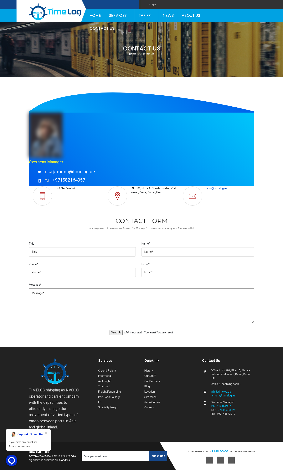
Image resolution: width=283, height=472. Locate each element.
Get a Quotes (152, 402)
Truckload (104, 386)
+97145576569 (225, 409)
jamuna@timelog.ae (74, 171)
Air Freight (104, 381)
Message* (35, 284)
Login (152, 4)
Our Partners (152, 381)
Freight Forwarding (109, 391)
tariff (145, 15)
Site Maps (150, 397)
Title (31, 243)
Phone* (33, 264)
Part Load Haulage (109, 397)
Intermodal (104, 375)
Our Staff (150, 375)
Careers (149, 407)
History (148, 370)
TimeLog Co (220, 451)
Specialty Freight (108, 407)
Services (118, 15)
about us (191, 15)
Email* (146, 264)
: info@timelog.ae (216, 188)
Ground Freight (107, 370)
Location (149, 391)
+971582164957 (68, 180)
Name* (146, 243)
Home (95, 15)
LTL (100, 402)
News (168, 15)
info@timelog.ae (221, 391)
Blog (147, 386)
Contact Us (102, 28)
